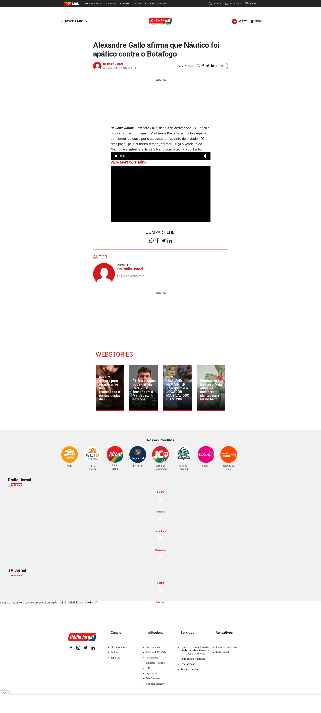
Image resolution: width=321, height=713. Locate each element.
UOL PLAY (149, 3)
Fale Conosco (153, 678)
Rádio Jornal (222, 652)
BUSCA (218, 3)
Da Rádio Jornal (113, 64)
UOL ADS (161, 3)
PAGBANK (124, 3)
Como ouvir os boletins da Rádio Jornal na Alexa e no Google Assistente (195, 650)
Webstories (114, 354)
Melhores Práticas (155, 662)
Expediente (151, 673)
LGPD (148, 668)
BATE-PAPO (236, 3)
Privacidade (152, 657)
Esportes (115, 657)
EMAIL (253, 3)
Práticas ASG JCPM (156, 652)
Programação (188, 664)
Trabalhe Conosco (155, 683)
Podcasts (116, 652)
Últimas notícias (119, 647)
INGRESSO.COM (93, 3)
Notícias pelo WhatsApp (193, 658)
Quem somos (153, 647)
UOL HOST (110, 3)
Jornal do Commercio (227, 647)
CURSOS (136, 3)
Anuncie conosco (190, 669)
